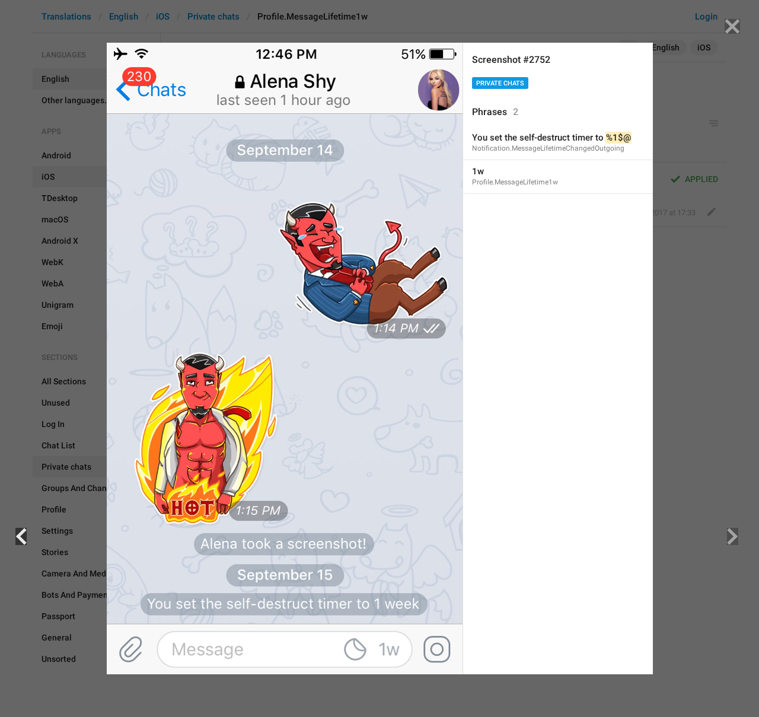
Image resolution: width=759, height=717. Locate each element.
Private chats (500, 83)
